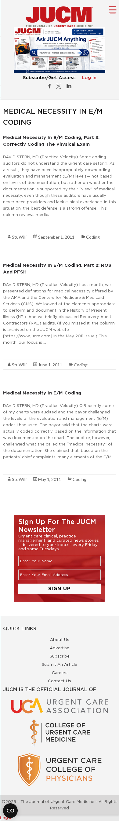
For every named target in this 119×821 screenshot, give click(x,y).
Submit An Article (59, 664)
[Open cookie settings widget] (10, 810)
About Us (59, 639)
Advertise (59, 648)
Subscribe (60, 656)
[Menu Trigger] (113, 9)
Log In (89, 77)
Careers (59, 672)
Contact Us (59, 681)
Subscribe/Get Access (49, 77)
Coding (93, 237)
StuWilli (19, 237)
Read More (14, 225)
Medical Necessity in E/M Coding (42, 392)
